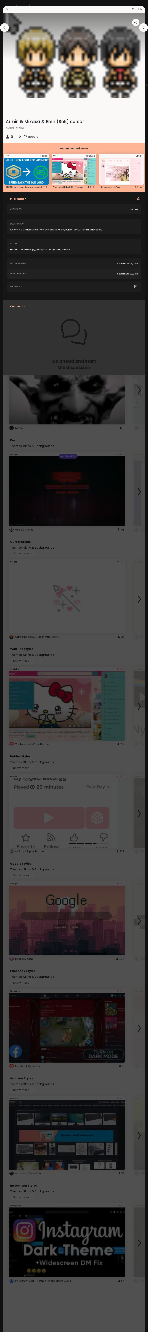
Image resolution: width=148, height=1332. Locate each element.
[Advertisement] (14, 666)
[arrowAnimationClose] (4, 27)
